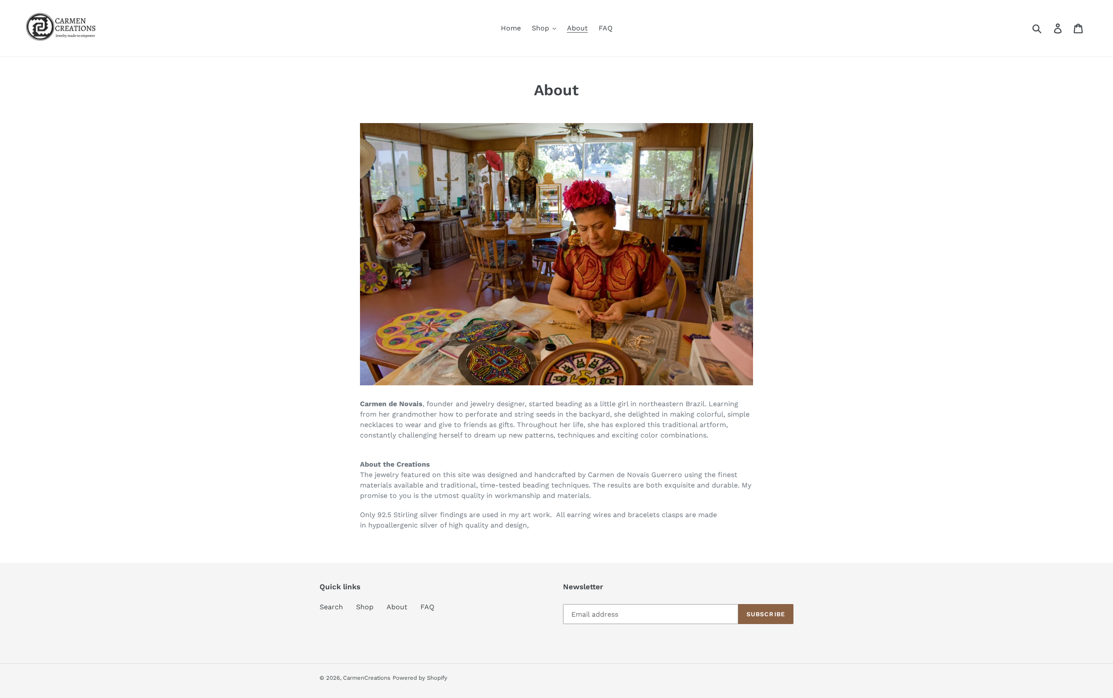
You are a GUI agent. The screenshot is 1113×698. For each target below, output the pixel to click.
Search (331, 607)
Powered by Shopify (420, 678)
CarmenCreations (366, 678)
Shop (364, 607)
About (397, 607)
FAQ (427, 607)
